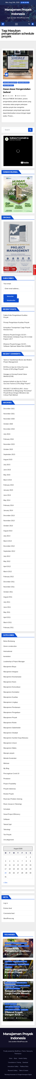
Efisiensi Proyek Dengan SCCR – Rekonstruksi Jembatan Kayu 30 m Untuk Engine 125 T (17, 337)
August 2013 (7, 531)
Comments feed (8, 913)
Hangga (6, 374)
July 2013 (6, 536)
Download (25, 1062)
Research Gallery (12, 1070)
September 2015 (9, 454)
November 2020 (9, 419)
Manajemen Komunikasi (11, 687)
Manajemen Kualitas (10, 697)
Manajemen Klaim (9, 682)
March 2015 (7, 480)
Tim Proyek (7, 834)
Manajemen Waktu (8, 85)
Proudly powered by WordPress (12, 1051)
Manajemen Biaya (9, 666)
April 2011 (7, 617)
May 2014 (6, 500)
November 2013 (9, 520)
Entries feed (7, 908)
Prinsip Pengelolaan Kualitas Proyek (16, 322)
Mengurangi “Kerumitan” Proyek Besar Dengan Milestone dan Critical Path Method (17, 393)
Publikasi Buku (24, 1066)
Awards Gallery (23, 1058)
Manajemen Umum (10, 743)
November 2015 (9, 444)
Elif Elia (6, 367)
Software (6, 819)
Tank (5, 360)
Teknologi (6, 829)
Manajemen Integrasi (10, 672)
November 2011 (9, 587)
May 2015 (6, 475)
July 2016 (6, 434)
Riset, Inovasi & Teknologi (12, 804)
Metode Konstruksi (9, 758)
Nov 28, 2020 (9, 96)
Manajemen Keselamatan (12, 677)
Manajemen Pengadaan (11, 712)
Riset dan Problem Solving (12, 799)
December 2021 (9, 408)
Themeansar (17, 1053)
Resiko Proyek (8, 794)
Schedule (6, 809)
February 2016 (8, 439)
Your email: (7, 283)
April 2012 (7, 566)
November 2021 (9, 414)
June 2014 (7, 495)
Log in (5, 903)
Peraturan (6, 778)
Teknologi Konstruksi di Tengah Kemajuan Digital (18, 1074)
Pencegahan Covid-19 (11, 773)
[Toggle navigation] (16, 24)
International (7, 651)
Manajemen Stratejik (10, 733)
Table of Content (23, 1070)
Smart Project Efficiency (11, 814)
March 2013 (7, 541)
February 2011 (8, 627)
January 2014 (8, 510)
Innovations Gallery (13, 1066)
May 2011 (6, 612)
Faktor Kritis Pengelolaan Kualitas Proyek (17, 951)
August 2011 (7, 597)
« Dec (5, 882)
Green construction (10, 646)
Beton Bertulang (9, 641)
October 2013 (8, 526)
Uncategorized (8, 840)
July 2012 (6, 556)
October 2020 (8, 424)
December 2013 (9, 515)
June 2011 (7, 607)
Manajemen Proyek (23, 82)
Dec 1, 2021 (10, 1018)
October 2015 (8, 449)
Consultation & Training (14, 1062)
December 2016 (9, 429)
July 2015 (6, 464)
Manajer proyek (8, 753)
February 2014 (8, 505)
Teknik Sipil (7, 824)
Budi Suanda (21, 96)
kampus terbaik (8, 381)
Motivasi (6, 763)
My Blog (6, 768)
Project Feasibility (9, 784)
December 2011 (9, 582)
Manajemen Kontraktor (10, 82)
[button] (29, 24)
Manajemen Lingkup (10, 702)
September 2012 (9, 551)
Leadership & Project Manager (14, 661)
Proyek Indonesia (9, 789)
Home (10, 1058)
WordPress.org (8, 918)
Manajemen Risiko (10, 722)
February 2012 (8, 576)
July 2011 (6, 602)
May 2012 (6, 561)
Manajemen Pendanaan (11, 707)
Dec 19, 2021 (11, 954)
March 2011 (7, 622)
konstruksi (7, 656)
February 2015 (8, 485)
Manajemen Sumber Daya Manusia (15, 738)
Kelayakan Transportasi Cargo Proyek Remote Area (18, 993)
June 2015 (7, 470)
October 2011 (8, 592)
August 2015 (7, 459)
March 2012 (7, 571)
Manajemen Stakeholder (12, 728)
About (15, 1058)
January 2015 (8, 490)
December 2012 (9, 546)
